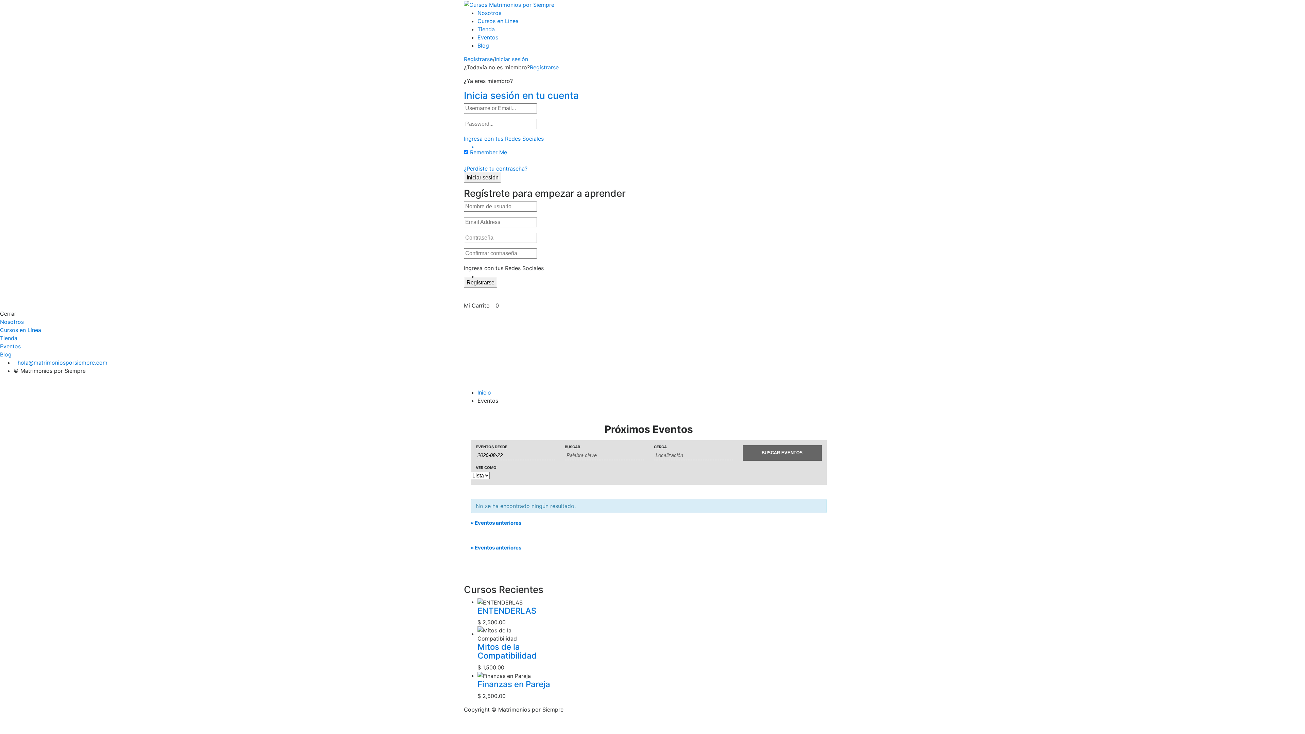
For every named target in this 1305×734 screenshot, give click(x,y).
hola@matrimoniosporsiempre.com (62, 362)
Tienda (486, 29)
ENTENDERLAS (506, 611)
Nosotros (489, 13)
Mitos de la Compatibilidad (507, 651)
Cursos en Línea (498, 21)
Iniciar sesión (511, 59)
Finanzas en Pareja (513, 684)
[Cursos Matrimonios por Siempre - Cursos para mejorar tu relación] (509, 4)
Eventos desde (491, 447)
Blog (483, 45)
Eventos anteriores (496, 523)
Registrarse (478, 59)
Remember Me (488, 152)
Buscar (572, 447)
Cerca (660, 447)
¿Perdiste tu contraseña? (495, 168)
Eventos (487, 37)
